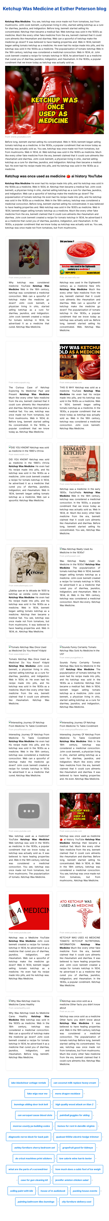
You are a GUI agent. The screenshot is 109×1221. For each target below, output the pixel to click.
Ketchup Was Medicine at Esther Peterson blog (54, 8)
